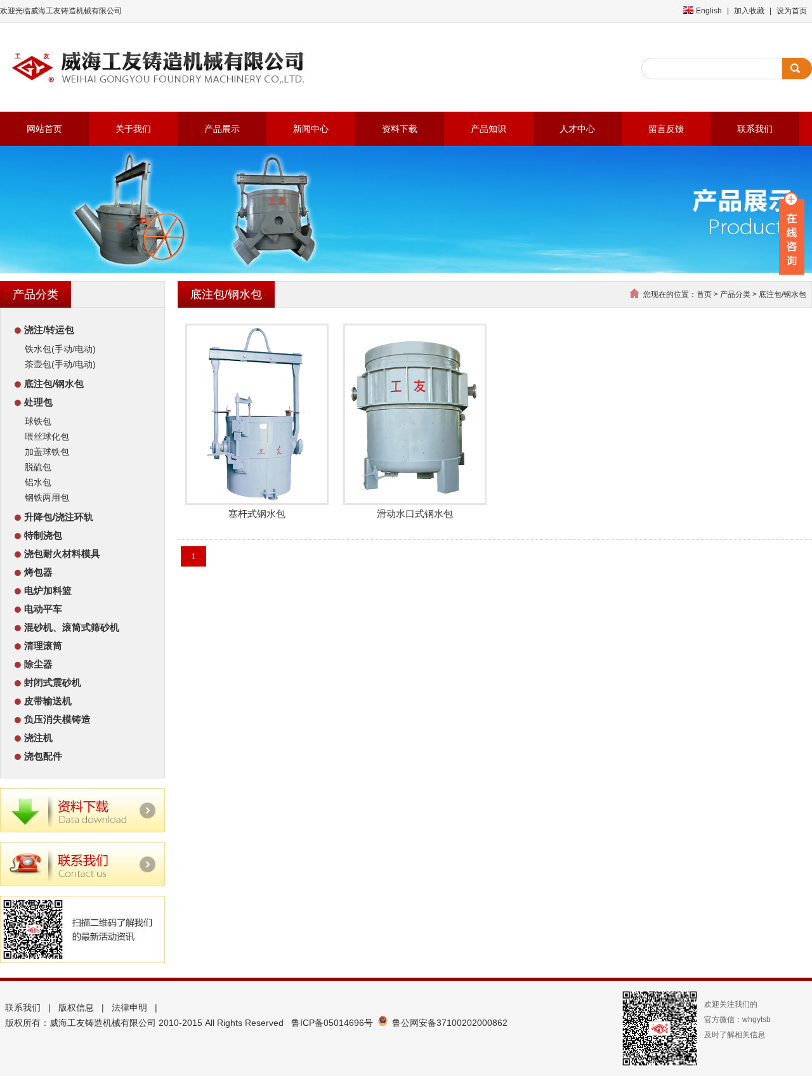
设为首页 (791, 10)
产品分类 (735, 294)
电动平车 (43, 608)
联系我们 (23, 1007)
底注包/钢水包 (54, 383)
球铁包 (38, 421)
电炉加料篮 (48, 590)
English (709, 10)
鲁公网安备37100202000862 (450, 1023)
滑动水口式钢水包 (415, 513)
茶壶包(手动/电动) (60, 364)
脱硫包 (38, 467)
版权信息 (76, 1007)
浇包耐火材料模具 (62, 553)
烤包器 (38, 572)
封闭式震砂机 (52, 682)
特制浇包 (43, 535)
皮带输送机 (48, 700)
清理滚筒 (43, 645)
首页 (704, 294)
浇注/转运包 (49, 329)
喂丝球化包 (47, 436)
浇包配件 (43, 756)
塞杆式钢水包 (256, 513)
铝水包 (38, 482)
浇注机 (38, 737)
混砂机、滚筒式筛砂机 (71, 627)
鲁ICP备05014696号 (332, 1023)
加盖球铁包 (47, 452)
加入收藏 (749, 10)
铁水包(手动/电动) (60, 349)
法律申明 (129, 1007)
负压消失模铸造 (57, 719)
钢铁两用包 (47, 497)
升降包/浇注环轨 (58, 516)
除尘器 (38, 664)
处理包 (38, 402)
